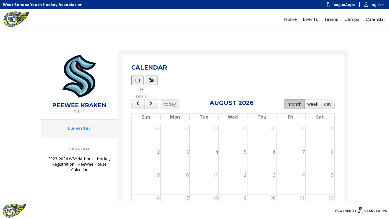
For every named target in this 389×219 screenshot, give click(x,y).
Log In (375, 4)
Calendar (375, 19)
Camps (351, 19)
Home (290, 19)
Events (310, 19)
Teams (331, 19)
